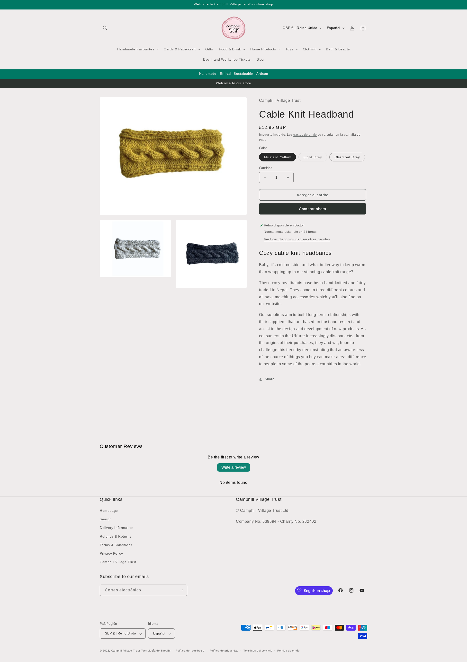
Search (106, 519)
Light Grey (315, 158)
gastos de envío (305, 134)
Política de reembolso (190, 650)
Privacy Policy (111, 553)
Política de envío (288, 650)
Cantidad (265, 168)
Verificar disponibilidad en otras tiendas (297, 239)
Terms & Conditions (116, 545)
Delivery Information (117, 528)
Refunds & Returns (115, 536)
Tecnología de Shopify (156, 650)
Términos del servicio (257, 650)
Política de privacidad (224, 650)
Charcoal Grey (347, 157)
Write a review (233, 467)
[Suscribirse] (181, 590)
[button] (105, 28)
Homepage (109, 511)
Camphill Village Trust (118, 562)
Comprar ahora (312, 209)
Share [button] (270, 379)
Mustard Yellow (277, 157)
